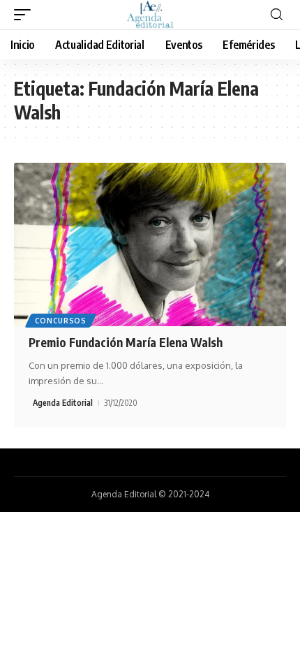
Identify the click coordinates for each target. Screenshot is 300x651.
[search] (276, 15)
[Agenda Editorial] (150, 14)
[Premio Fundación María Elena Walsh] (150, 244)
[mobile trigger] (26, 14)
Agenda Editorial (63, 402)
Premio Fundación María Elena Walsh (126, 342)
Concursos (61, 320)
